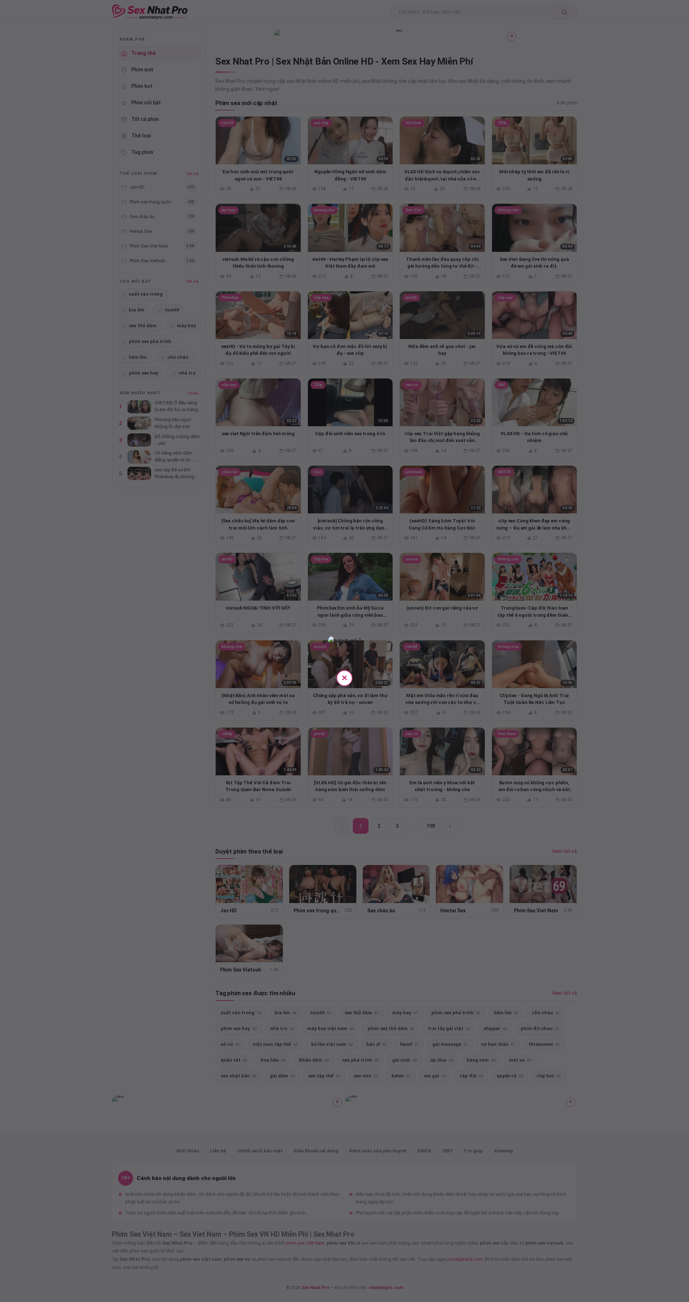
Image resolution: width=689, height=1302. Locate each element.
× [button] (344, 677)
